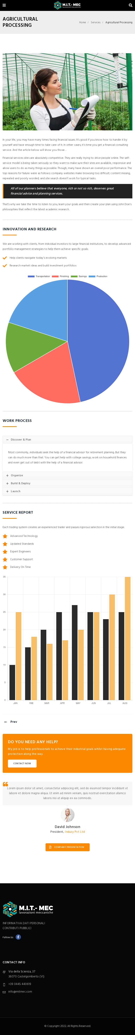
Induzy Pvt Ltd (75, 832)
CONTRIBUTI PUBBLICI (17, 928)
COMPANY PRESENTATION (69, 847)
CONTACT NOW (22, 764)
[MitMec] (67, 6)
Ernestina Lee (68, 827)
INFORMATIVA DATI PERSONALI (24, 923)
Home (82, 22)
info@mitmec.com (20, 991)
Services (96, 22)
